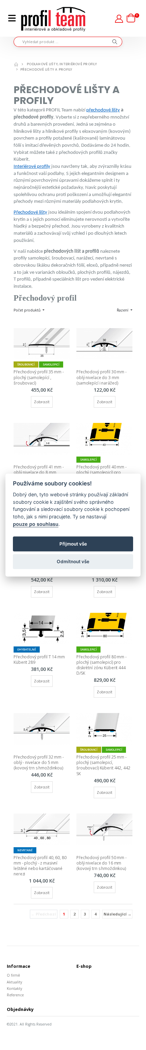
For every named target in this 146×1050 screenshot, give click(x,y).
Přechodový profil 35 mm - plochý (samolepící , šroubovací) (39, 377)
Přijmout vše (73, 544)
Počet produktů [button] (27, 310)
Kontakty (14, 988)
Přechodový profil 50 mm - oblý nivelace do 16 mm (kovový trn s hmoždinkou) (102, 863)
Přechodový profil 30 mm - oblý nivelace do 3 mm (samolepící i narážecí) (102, 377)
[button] (133, 18)
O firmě (13, 975)
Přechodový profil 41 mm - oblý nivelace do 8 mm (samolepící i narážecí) (39, 472)
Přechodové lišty (30, 212)
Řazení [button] (123, 310)
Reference (15, 995)
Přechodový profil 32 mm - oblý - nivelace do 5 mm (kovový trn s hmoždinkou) (39, 762)
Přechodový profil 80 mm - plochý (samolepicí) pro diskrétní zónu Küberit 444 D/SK (102, 665)
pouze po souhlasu (35, 524)
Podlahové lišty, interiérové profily (62, 64)
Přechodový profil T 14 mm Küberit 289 (40, 659)
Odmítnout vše (73, 561)
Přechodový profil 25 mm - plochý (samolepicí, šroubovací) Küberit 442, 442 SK (103, 765)
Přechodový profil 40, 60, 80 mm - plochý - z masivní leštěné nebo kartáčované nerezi (41, 866)
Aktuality (14, 982)
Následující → (117, 913)
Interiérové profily (32, 166)
